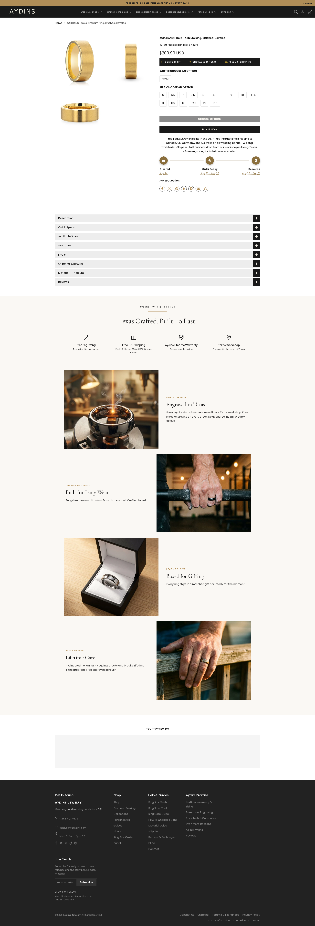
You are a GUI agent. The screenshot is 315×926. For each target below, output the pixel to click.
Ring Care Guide (158, 814)
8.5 (213, 95)
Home (58, 23)
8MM (165, 79)
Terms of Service (219, 920)
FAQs (151, 843)
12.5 (194, 103)
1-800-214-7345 (69, 819)
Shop (117, 802)
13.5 (215, 103)
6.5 (173, 95)
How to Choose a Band (162, 820)
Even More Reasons (198, 824)
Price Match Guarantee (201, 818)
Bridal (117, 843)
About (117, 831)
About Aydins (194, 830)
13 (204, 103)
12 (183, 103)
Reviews (191, 835)
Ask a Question (169, 180)
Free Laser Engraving (199, 812)
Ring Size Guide (123, 837)
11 (163, 103)
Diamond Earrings (125, 808)
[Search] (296, 12)
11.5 (173, 103)
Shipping (153, 831)
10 (242, 95)
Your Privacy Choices (246, 920)
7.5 (193, 95)
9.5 (232, 95)
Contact (153, 849)
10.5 (253, 95)
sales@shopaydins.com (73, 827)
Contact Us (187, 915)
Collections (121, 814)
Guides (118, 825)
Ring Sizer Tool (157, 808)
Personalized (122, 820)
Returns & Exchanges (162, 837)
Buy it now (209, 129)
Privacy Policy (251, 915)
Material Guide (157, 825)
